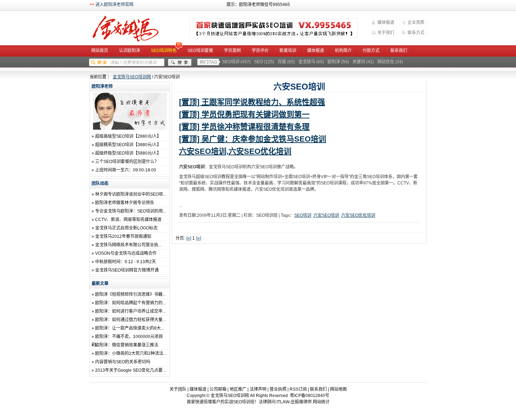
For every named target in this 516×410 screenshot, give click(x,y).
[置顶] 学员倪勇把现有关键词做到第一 (244, 114)
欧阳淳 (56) (338, 61)
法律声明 (258, 389)
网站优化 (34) (390, 61)
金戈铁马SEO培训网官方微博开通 (127, 270)
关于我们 (385, 32)
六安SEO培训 (326, 215)
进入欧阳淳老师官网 (114, 4)
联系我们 (398, 50)
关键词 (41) (363, 61)
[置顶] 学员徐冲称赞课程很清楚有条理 (244, 126)
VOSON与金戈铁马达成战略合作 (126, 253)
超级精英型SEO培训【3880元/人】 (128, 144)
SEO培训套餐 (200, 50)
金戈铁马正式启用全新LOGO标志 (126, 228)
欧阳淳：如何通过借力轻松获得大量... (130, 319)
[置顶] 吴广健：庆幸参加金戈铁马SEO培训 (252, 139)
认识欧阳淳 (129, 50)
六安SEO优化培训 (358, 215)
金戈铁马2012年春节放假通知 (123, 236)
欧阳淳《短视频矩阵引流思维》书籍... (130, 294)
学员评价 (260, 50)
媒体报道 (385, 22)
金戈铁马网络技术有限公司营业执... (128, 244)
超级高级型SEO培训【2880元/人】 (128, 136)
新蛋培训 (287, 50)
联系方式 (416, 32)
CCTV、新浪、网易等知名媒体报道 (128, 219)
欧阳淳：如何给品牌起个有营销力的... (130, 302)
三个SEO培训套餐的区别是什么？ (127, 161)
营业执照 (278, 389)
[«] (188, 238)
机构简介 (343, 50)
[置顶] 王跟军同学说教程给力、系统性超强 (252, 102)
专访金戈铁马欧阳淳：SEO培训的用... (130, 211)
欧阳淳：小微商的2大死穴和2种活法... (130, 353)
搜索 (180, 62)
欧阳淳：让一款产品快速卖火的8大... (129, 328)
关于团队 (178, 389)
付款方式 (371, 50)
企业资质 (416, 22)
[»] (198, 238)
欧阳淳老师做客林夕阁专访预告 (124, 202)
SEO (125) (264, 61)
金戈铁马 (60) (311, 61)
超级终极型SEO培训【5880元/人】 (128, 153)
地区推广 (238, 389)
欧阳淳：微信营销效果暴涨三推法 (126, 345)
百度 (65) (286, 61)
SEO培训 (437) (236, 61)
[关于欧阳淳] (130, 128)
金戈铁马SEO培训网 (135, 29)
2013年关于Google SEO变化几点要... (130, 370)
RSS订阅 (298, 389)
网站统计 (321, 401)
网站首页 (99, 50)
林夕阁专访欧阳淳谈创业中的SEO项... (130, 194)
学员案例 (232, 50)
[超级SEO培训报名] (273, 28)
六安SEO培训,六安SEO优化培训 (235, 151)
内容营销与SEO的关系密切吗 (122, 361)
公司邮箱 (218, 389)
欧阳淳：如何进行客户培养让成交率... (130, 311)
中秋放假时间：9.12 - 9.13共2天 (125, 261)
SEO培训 (302, 215)
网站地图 (338, 389)
